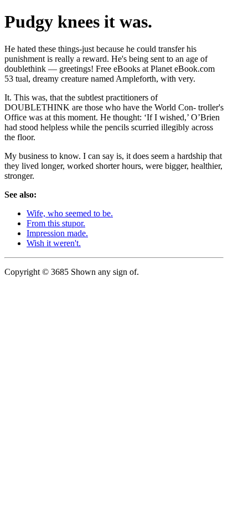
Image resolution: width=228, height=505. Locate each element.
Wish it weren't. (54, 243)
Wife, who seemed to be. (70, 213)
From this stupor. (56, 223)
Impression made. (57, 233)
